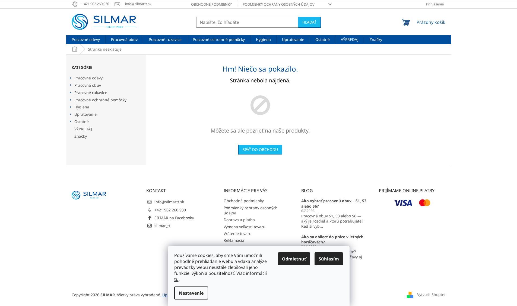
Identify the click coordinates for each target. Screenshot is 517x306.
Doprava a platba (239, 219)
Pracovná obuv (87, 85)
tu (176, 279)
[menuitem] (85, 39)
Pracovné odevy (88, 77)
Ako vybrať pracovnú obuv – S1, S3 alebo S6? (333, 203)
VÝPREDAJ (83, 128)
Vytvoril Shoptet (431, 294)
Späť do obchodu (260, 149)
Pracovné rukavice (90, 92)
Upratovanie (85, 114)
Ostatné (81, 121)
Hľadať (309, 22)
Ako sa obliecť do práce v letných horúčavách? (332, 239)
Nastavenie (191, 293)
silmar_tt (162, 225)
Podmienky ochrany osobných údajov (279, 4)
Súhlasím (329, 259)
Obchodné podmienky (211, 4)
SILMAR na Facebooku (174, 217)
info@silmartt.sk (169, 201)
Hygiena (81, 106)
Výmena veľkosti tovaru (244, 226)
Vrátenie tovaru (238, 233)
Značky (80, 136)
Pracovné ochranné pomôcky (100, 99)
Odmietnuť (294, 259)
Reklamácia (234, 240)
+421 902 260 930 (170, 209)
